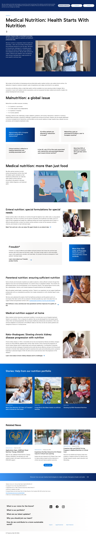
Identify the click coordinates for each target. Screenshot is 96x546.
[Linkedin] (51, 507)
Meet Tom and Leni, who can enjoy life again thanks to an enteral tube (27, 227)
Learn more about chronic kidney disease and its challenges (24, 355)
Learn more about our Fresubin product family (18, 260)
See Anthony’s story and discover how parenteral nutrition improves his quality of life (31, 304)
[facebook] (57, 507)
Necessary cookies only (64, 5)
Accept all (77, 5)
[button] (62, 186)
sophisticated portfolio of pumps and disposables (42, 300)
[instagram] (63, 507)
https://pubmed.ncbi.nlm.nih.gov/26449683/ (15, 492)
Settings (88, 5)
